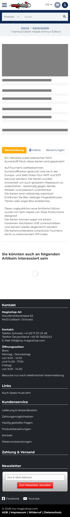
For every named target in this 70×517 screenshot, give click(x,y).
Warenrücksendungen (17, 441)
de (48, 4)
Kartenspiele (41, 27)
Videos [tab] (36, 150)
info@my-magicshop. (25, 340)
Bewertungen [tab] (55, 150)
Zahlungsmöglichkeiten (17, 416)
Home (25, 27)
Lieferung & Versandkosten (19, 410)
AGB (5, 512)
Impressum (18, 512)
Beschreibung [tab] (14, 150)
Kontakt (7, 435)
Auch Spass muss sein (16, 392)
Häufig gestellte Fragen (17, 422)
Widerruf (35, 512)
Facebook (12, 498)
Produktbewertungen (16, 429)
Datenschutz (53, 512)
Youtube (34, 498)
